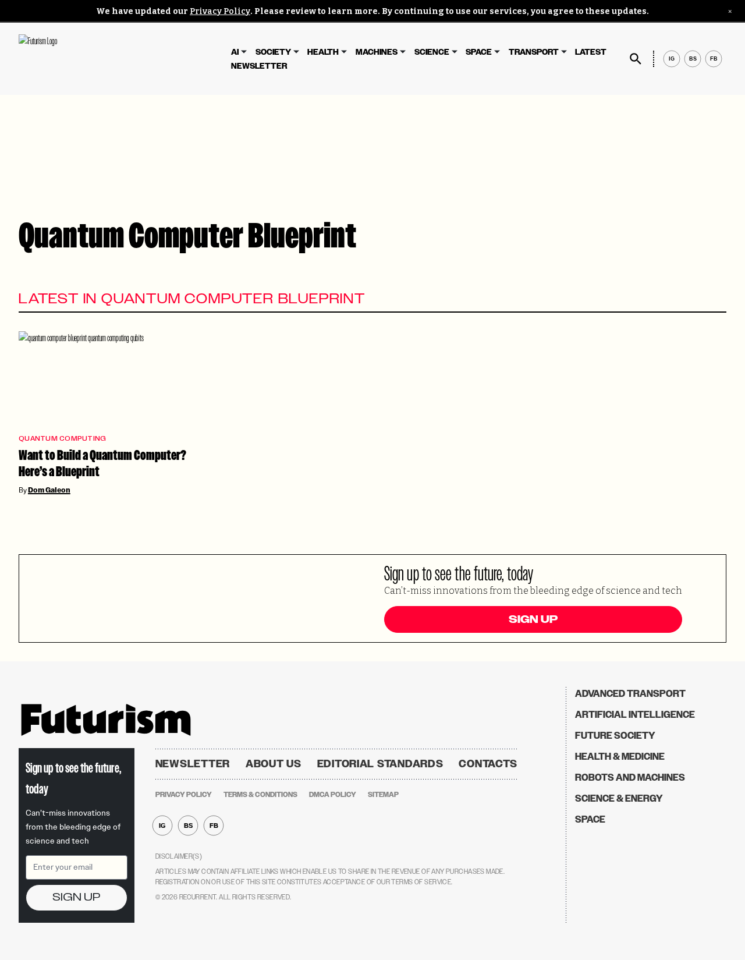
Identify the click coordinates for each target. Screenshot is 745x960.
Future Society (615, 735)
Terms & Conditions (260, 795)
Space (479, 52)
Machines (377, 52)
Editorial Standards (380, 763)
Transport (534, 52)
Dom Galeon (49, 490)
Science (431, 52)
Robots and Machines (630, 777)
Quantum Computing (62, 438)
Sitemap (383, 795)
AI (235, 52)
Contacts (488, 763)
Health (323, 52)
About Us (273, 763)
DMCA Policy (332, 795)
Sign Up (533, 619)
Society (273, 52)
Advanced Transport (630, 693)
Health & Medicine (620, 756)
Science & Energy (619, 798)
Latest (590, 52)
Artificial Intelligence (635, 714)
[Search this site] (635, 59)
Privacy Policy (220, 11)
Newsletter (259, 66)
